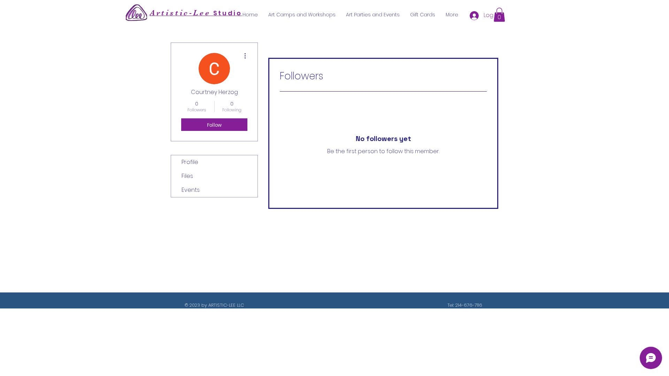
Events (191, 190)
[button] (499, 15)
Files (187, 176)
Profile (190, 162)
